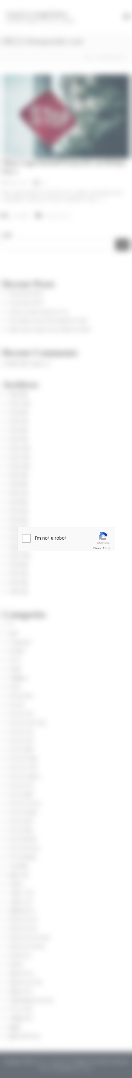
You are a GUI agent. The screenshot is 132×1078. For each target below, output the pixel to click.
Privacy (97, 548)
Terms (107, 548)
